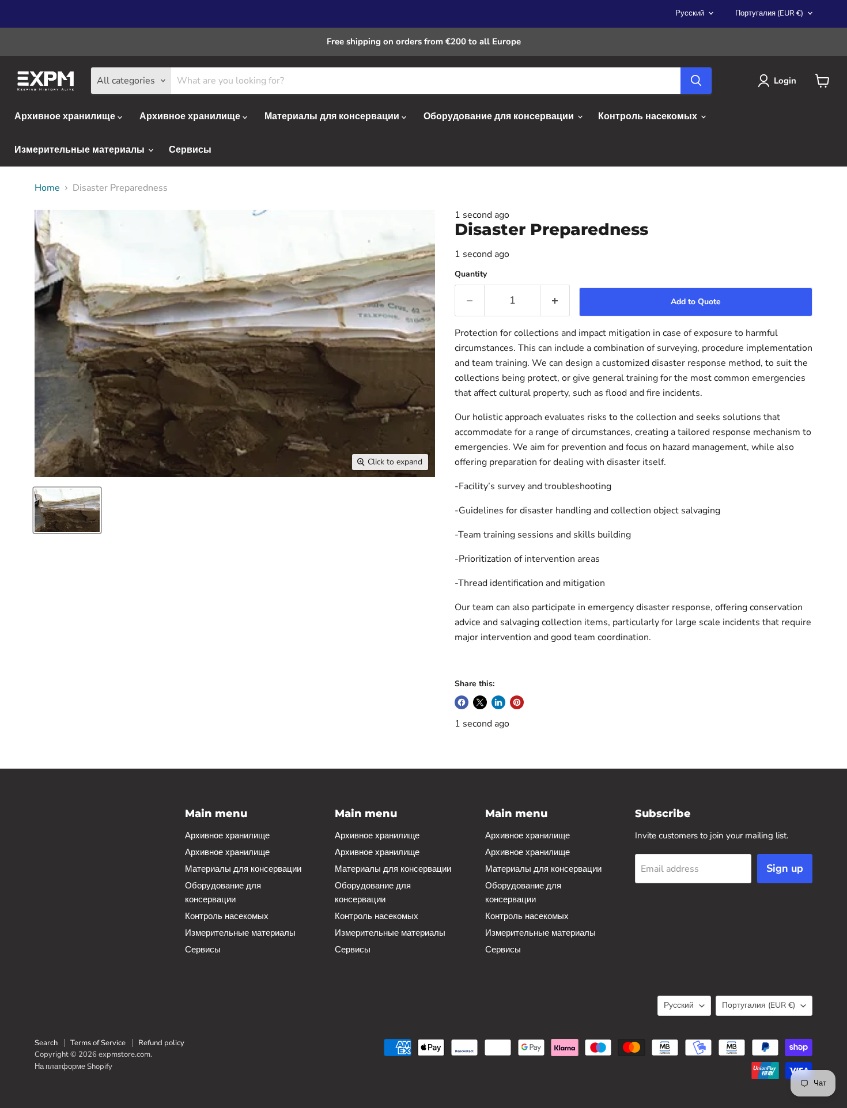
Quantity (471, 274)
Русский (689, 13)
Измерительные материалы (80, 149)
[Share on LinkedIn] (498, 702)
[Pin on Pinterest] (517, 702)
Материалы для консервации (333, 116)
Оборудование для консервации (499, 116)
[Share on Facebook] (461, 702)
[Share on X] (480, 702)
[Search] (696, 80)
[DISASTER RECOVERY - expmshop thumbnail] (67, 510)
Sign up (784, 868)
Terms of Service (98, 1043)
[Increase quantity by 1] (555, 300)
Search (46, 1043)
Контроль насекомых (648, 116)
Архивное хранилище (66, 116)
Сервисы (190, 149)
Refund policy (161, 1043)
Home (47, 188)
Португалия (769, 13)
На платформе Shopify (73, 1066)
